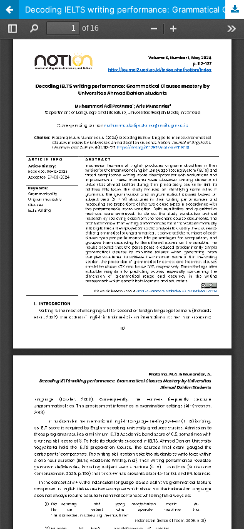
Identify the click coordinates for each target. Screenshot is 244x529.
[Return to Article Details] (9, 9)
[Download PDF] (234, 9)
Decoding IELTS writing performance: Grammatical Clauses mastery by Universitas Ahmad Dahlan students (134, 9)
